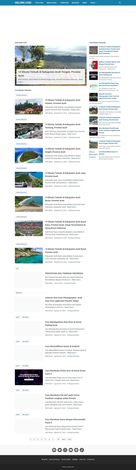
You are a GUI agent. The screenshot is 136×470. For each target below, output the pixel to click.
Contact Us (90, 459)
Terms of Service (54, 459)
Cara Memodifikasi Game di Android (62, 346)
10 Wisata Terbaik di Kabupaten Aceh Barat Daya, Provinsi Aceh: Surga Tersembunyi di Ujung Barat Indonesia (65, 224)
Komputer (64, 3)
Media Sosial (52, 3)
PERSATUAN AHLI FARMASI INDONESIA (64, 273)
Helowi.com (23, 2)
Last (69, 439)
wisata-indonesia (21, 95)
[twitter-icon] (60, 450)
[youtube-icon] (71, 450)
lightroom (19, 293)
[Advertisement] (68, 23)
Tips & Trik (39, 3)
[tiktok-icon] (82, 450)
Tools (92, 3)
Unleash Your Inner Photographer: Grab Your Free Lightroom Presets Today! (109, 96)
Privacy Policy (66, 459)
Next (63, 439)
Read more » (75, 110)
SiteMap (75, 459)
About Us (82, 459)
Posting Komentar (74, 113)
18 (58, 439)
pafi (17, 268)
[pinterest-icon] (76, 450)
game (18, 317)
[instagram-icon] (65, 450)
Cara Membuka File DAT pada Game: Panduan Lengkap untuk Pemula (109, 130)
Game (84, 3)
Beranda (44, 459)
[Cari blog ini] (120, 2)
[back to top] (132, 465)
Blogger (75, 3)
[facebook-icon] (54, 450)
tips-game (26, 317)
